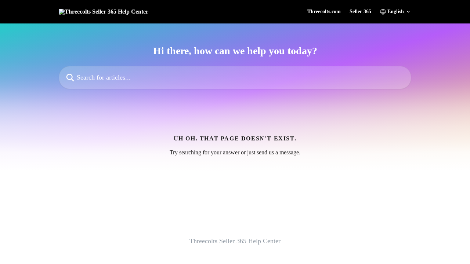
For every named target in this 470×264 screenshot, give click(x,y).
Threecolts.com (324, 11)
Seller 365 (360, 11)
